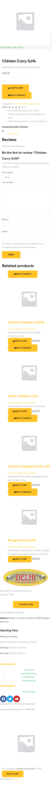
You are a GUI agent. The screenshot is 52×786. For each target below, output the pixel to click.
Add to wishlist (17, 95)
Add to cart (17, 88)
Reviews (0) (13, 134)
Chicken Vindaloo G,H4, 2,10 (29, 466)
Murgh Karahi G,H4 (22, 540)
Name (5, 220)
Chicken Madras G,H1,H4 (26, 322)
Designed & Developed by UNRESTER (17, 710)
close (16, 779)
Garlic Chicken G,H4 (23, 396)
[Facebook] (3, 699)
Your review (8, 182)
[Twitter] (10, 699)
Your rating (7, 172)
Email (5, 232)
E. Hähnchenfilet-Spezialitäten (26, 104)
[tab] (29, 134)
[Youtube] (16, 699)
